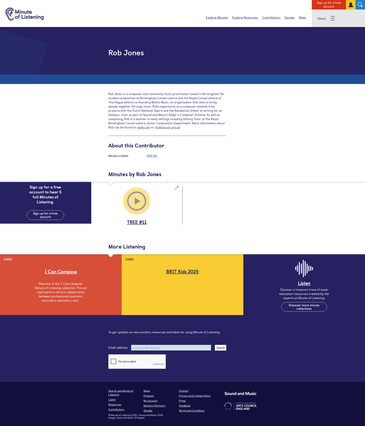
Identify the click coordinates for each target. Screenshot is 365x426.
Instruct (121, 417)
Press (182, 401)
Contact (183, 391)
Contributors (271, 17)
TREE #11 (151, 156)
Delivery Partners (154, 406)
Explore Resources (245, 17)
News (302, 17)
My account (150, 401)
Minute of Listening (121, 415)
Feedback (184, 406)
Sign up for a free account (329, 4)
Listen (112, 399)
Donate (290, 17)
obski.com (143, 127)
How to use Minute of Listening (120, 393)
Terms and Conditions (191, 411)
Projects (149, 396)
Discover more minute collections (304, 307)
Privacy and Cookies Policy (195, 396)
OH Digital (139, 417)
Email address (118, 347)
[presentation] (137, 361)
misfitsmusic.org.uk (167, 127)
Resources (114, 404)
